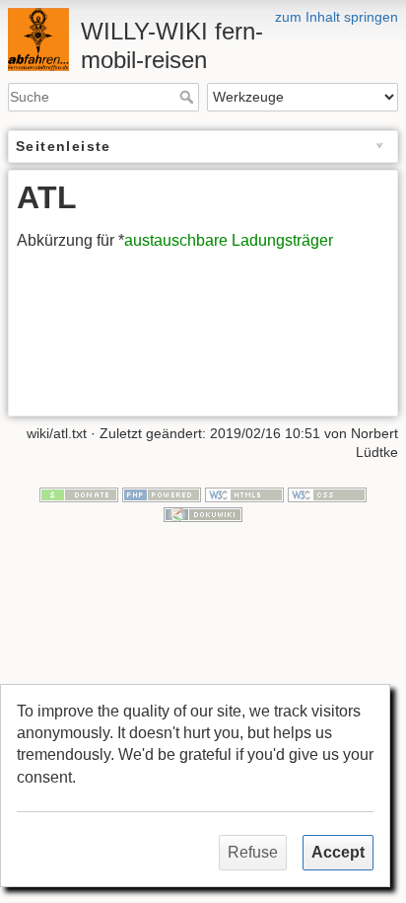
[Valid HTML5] (244, 493)
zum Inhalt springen (336, 17)
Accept (338, 852)
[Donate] (78, 493)
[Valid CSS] (327, 493)
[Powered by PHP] (161, 493)
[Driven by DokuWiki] (203, 513)
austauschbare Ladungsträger (228, 240)
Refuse (253, 852)
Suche (188, 97)
